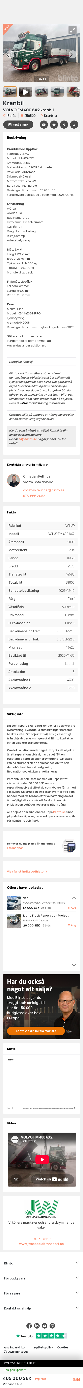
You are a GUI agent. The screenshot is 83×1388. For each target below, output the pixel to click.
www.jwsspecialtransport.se (41, 1244)
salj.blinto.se (28, 439)
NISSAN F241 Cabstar (35, 920)
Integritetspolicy (41, 1347)
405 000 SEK (17, 1378)
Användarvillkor (15, 1347)
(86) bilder (20, 125)
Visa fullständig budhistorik (27, 871)
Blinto (8, 1263)
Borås (11, 115)
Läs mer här (15, 848)
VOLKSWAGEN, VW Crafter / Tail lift (44, 902)
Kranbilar (50, 115)
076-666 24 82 (34, 496)
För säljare (12, 1293)
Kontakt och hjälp (17, 1308)
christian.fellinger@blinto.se (43, 490)
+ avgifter (39, 1379)
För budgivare (15, 1278)
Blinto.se (59, 812)
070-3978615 (41, 1239)
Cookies (62, 1347)
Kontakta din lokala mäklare (36, 1031)
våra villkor (20, 403)
